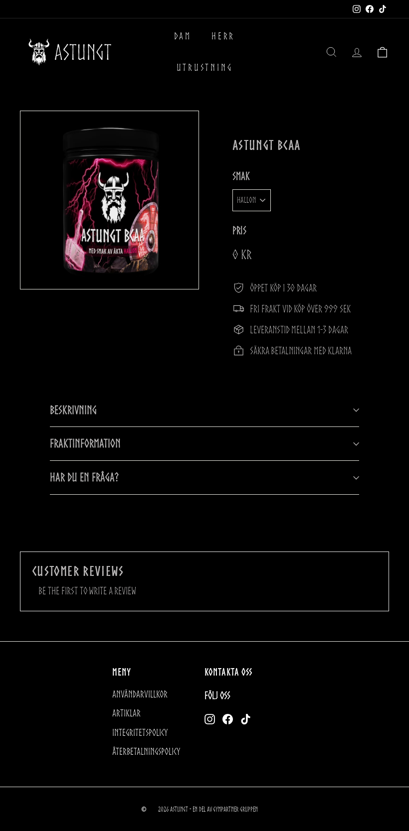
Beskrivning (73, 410)
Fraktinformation (85, 443)
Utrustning (205, 67)
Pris (239, 230)
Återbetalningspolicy (146, 751)
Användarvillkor (140, 694)
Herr (223, 36)
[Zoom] (109, 200)
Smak (241, 176)
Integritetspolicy (140, 732)
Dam (183, 36)
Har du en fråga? (84, 477)
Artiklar (126, 713)
